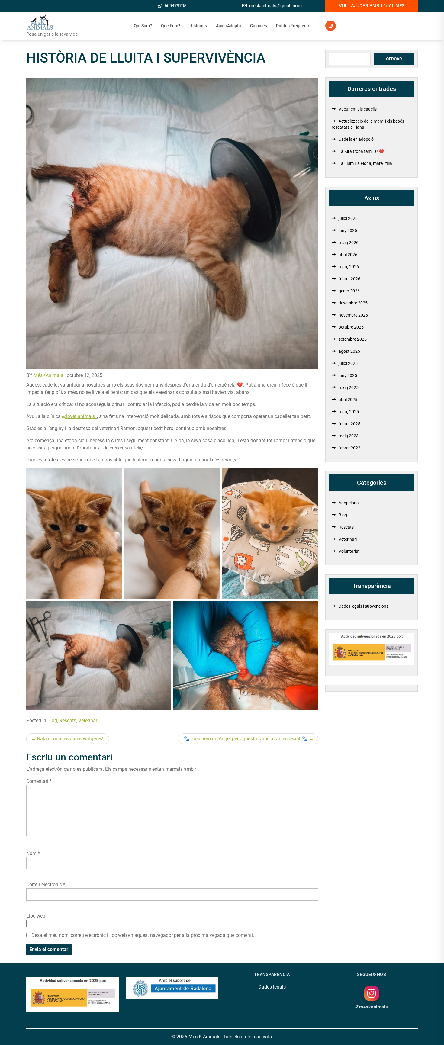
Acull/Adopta (228, 25)
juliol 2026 (348, 218)
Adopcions (349, 502)
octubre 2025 (351, 327)
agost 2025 (349, 351)
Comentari (39, 781)
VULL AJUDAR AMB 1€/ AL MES (371, 5)
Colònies (258, 25)
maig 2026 (349, 242)
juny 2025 (348, 375)
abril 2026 (348, 254)
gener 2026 (349, 290)
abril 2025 (348, 399)
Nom (33, 853)
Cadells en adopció (356, 139)
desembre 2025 (353, 303)
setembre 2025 (353, 339)
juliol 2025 (348, 363)
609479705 (175, 5)
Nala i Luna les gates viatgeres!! (71, 738)
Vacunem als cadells (358, 109)
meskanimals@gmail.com (275, 5)
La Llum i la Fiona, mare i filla (365, 163)
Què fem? (170, 25)
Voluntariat (349, 551)
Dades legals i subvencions (363, 606)
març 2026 (349, 266)
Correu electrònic (45, 884)
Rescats (67, 720)
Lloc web (35, 916)
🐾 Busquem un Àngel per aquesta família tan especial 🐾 (245, 738)
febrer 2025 (349, 423)
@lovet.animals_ (79, 416)
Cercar (394, 58)
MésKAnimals (48, 375)
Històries (198, 25)
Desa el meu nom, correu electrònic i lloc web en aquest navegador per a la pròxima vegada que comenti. (142, 935)
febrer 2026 (349, 278)
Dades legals (272, 987)
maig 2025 (349, 387)
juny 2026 (348, 230)
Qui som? (143, 25)
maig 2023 (349, 435)
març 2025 (349, 411)
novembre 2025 (353, 315)
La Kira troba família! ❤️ (361, 151)
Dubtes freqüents (293, 25)
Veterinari (88, 720)
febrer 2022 (349, 447)
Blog (52, 720)
